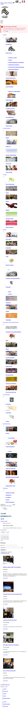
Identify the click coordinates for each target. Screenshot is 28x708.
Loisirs (7, 256)
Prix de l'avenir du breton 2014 (9, 670)
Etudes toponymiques (10, 502)
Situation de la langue (10, 492)
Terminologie (8, 319)
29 (8, 539)
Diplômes (7, 210)
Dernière (8, 553)
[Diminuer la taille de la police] (1, 516)
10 (5, 553)
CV (9, 269)
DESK (9, 291)
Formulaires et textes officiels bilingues (13, 331)
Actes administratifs (10, 117)
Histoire (7, 137)
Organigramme (9, 44)
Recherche (10, 2)
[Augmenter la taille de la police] (3, 516)
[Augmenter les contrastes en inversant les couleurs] (4, 516)
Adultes (7, 201)
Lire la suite (5, 578)
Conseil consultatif (9, 100)
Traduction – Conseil (12, 57)
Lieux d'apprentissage (10, 184)
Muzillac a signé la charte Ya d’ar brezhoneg (12, 567)
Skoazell (10, 294)
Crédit (4, 695)
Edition (7, 349)
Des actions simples (9, 374)
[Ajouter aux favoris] (10, 516)
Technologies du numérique (13, 64)
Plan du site (5, 691)
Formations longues (9, 218)
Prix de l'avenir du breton (11, 392)
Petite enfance (8, 239)
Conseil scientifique (9, 86)
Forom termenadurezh (10, 446)
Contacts (7, 421)
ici (7, 31)
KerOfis (7, 459)
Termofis (7, 433)
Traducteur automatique (10, 468)
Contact (2, 3)
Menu (2, 2)
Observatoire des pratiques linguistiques (16, 67)
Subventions (8, 287)
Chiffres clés (8, 146)
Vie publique (8, 497)
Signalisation (8, 302)
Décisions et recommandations (14, 91)
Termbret (10, 60)
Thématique (3, 547)
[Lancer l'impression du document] (7, 516)
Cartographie (8, 412)
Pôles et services (9, 52)
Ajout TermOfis (11, 438)
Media (7, 340)
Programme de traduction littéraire (13, 278)
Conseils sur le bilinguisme (11, 383)
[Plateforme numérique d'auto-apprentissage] (11, 190)
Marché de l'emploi (9, 265)
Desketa (7, 192)
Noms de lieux (8, 163)
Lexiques (7, 499)
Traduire (7, 311)
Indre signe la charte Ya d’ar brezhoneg (11, 644)
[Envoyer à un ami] (9, 516)
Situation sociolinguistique (11, 155)
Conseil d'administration (10, 78)
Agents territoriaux (9, 227)
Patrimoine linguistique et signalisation (16, 62)
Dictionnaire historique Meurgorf (12, 477)
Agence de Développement (13, 69)
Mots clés (2, 545)
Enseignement (8, 247)
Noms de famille (9, 172)
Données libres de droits (10, 485)
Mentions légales (6, 698)
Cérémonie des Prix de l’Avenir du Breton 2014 (12, 594)
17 (2, 537)
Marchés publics (9, 125)
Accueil (4, 507)
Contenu (5, 2)
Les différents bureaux (10, 108)
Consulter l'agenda (4, 521)
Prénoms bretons (9, 366)
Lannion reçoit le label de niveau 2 (10, 620)
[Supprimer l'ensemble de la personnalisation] (6, 516)
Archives (10, 451)
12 (4, 536)
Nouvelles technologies (10, 357)
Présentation (8, 404)
